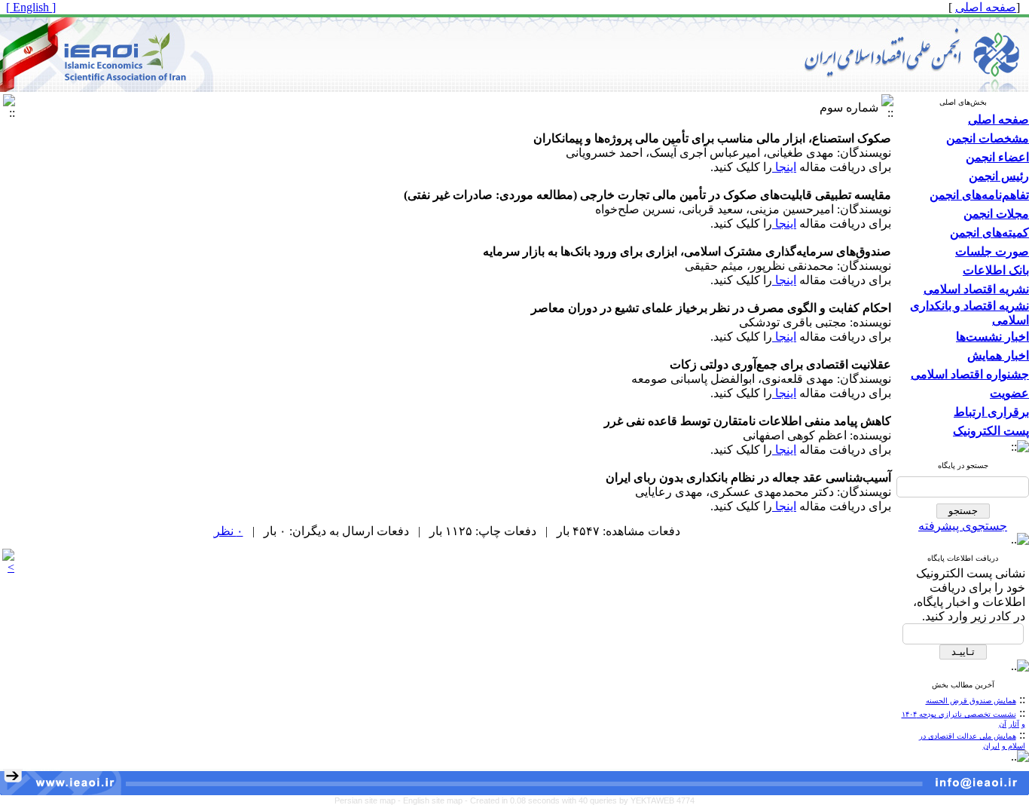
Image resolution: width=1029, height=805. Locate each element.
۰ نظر (228, 531)
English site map (434, 800)
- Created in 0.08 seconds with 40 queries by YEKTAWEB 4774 (580, 800)
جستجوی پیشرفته (962, 525)
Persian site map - (368, 800)
